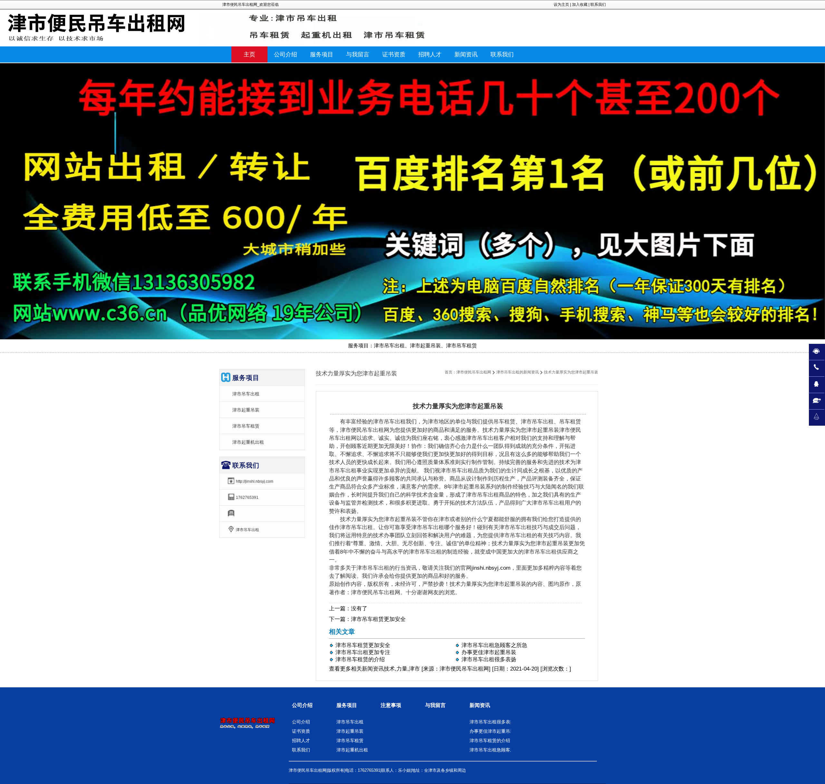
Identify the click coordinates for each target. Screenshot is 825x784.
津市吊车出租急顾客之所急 (494, 645)
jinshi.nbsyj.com (490, 568)
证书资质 (301, 731)
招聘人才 (301, 740)
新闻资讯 (373, 669)
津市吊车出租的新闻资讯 (517, 372)
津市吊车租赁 (245, 426)
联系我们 (598, 4)
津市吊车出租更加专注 (362, 652)
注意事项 (391, 705)
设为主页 (561, 4)
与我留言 (435, 705)
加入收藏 (579, 4)
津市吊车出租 (245, 393)
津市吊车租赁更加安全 (378, 619)
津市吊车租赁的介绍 (360, 659)
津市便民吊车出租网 (473, 372)
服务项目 (346, 705)
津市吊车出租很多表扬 (488, 659)
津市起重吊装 (245, 409)
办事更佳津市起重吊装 (488, 652)
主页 (249, 54)
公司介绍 (302, 705)
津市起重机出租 (248, 442)
